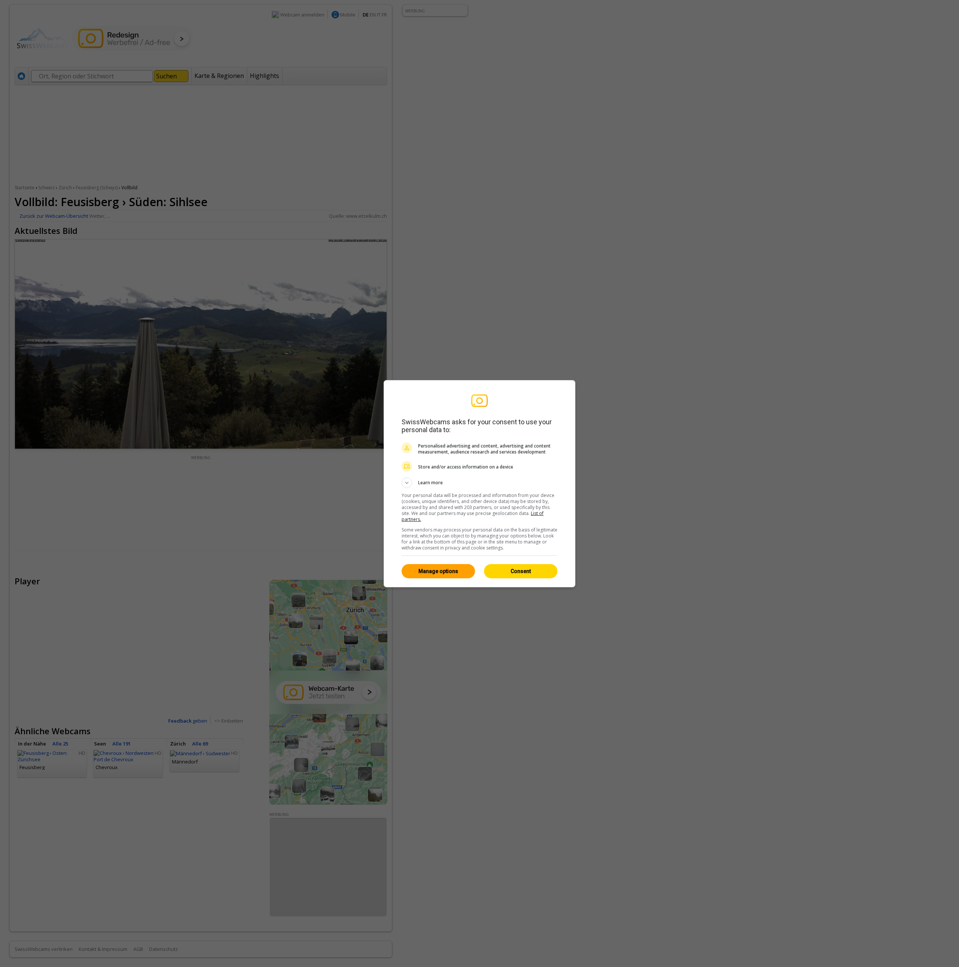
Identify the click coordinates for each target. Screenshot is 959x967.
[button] (479, 483)
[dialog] (479, 483)
